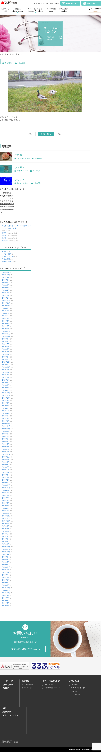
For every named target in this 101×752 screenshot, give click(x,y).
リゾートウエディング (51, 681)
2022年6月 (5, 377)
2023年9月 (5, 339)
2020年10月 (6, 429)
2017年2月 (5, 541)
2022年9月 (5, 370)
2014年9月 (5, 595)
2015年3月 (5, 585)
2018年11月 (6, 488)
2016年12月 (6, 547)
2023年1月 (5, 359)
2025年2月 (5, 295)
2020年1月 (5, 452)
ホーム (4, 54)
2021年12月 (6, 393)
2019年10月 (6, 459)
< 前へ (30, 134)
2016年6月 (5, 559)
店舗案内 (5, 688)
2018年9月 (5, 493)
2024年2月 (5, 326)
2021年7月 (5, 406)
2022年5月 (5, 380)
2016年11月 (6, 549)
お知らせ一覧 (12, 54)
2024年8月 (5, 311)
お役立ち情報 (7, 685)
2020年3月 (5, 447)
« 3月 (2, 215)
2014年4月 (5, 606)
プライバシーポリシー (11, 715)
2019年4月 (5, 475)
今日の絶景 (21, 63)
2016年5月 (5, 562)
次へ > (61, 134)
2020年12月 (6, 424)
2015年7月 (5, 575)
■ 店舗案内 (38, 3)
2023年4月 (5, 352)
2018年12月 (6, 485)
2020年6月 (5, 439)
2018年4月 (5, 506)
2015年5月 (5, 580)
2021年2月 (5, 418)
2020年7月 (5, 436)
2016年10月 (6, 552)
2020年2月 (5, 449)
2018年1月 (5, 513)
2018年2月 (5, 511)
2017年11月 (6, 518)
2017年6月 (5, 531)
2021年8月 (5, 403)
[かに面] (6, 159)
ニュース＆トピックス (78, 688)
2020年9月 (5, 431)
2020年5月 (5, 441)
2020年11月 (6, 426)
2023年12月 (6, 331)
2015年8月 (5, 572)
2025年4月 (5, 290)
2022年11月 (6, 365)
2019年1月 (5, 483)
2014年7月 (5, 598)
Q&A (4, 708)
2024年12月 (6, 300)
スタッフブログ (7, 256)
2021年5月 (5, 411)
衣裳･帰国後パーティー (52, 688)
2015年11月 (6, 567)
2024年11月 (6, 303)
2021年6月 (5, 408)
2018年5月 (5, 503)
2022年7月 (5, 375)
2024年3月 (5, 324)
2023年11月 (6, 334)
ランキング (28, 688)
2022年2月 (5, 388)
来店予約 (74, 685)
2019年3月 (5, 477)
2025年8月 (5, 280)
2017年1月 (5, 544)
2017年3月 (5, 539)
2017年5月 (5, 534)
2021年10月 (6, 398)
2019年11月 (6, 457)
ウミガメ (19, 167)
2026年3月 (5, 272)
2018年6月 (5, 500)
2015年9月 (5, 570)
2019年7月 (5, 467)
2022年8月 (5, 372)
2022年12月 (6, 362)
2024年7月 (5, 313)
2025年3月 (5, 293)
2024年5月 (5, 318)
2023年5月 (5, 349)
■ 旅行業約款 (54, 3)
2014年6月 (5, 601)
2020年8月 (5, 434)
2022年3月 (5, 385)
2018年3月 (5, 508)
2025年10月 (6, 275)
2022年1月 (5, 390)
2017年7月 (5, 529)
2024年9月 (5, 308)
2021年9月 (5, 400)
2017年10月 (6, 521)
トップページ (7, 681)
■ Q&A (45, 3)
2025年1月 (5, 298)
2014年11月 (6, 590)
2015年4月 (5, 583)
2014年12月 (6, 588)
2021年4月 (5, 413)
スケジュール (28, 685)
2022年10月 (6, 367)
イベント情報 (6, 254)
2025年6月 (5, 285)
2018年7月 (5, 498)
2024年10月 (6, 306)
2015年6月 (5, 577)
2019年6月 (5, 470)
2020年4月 (5, 444)
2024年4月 (5, 321)
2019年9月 (5, 462)
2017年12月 (6, 516)
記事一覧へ (46, 134)
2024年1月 (5, 329)
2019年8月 (5, 465)
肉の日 (4, 238)
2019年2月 (5, 480)
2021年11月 (6, 395)
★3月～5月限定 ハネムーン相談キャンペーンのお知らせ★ (16, 227)
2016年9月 (5, 554)
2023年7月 (5, 344)
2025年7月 (5, 283)
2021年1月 (5, 421)
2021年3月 (5, 416)
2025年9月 (5, 277)
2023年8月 (5, 341)
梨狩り (4, 233)
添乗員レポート (7, 262)
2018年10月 (6, 490)
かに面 (18, 155)
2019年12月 (6, 454)
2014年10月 (6, 593)
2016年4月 (5, 565)
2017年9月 (5, 524)
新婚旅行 (25, 681)
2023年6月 (5, 347)
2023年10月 (6, 336)
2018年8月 (5, 495)
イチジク (5, 241)
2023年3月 (5, 354)
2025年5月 (5, 288)
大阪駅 (4, 236)
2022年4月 (5, 383)
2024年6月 (5, 316)
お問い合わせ (74, 681)
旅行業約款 (6, 712)
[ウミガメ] (6, 172)
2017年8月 (5, 526)
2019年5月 (5, 472)
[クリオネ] (6, 184)
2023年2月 (5, 357)
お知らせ (5, 251)
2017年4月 (5, 536)
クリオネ (19, 179)
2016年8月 (5, 557)
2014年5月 (5, 603)
